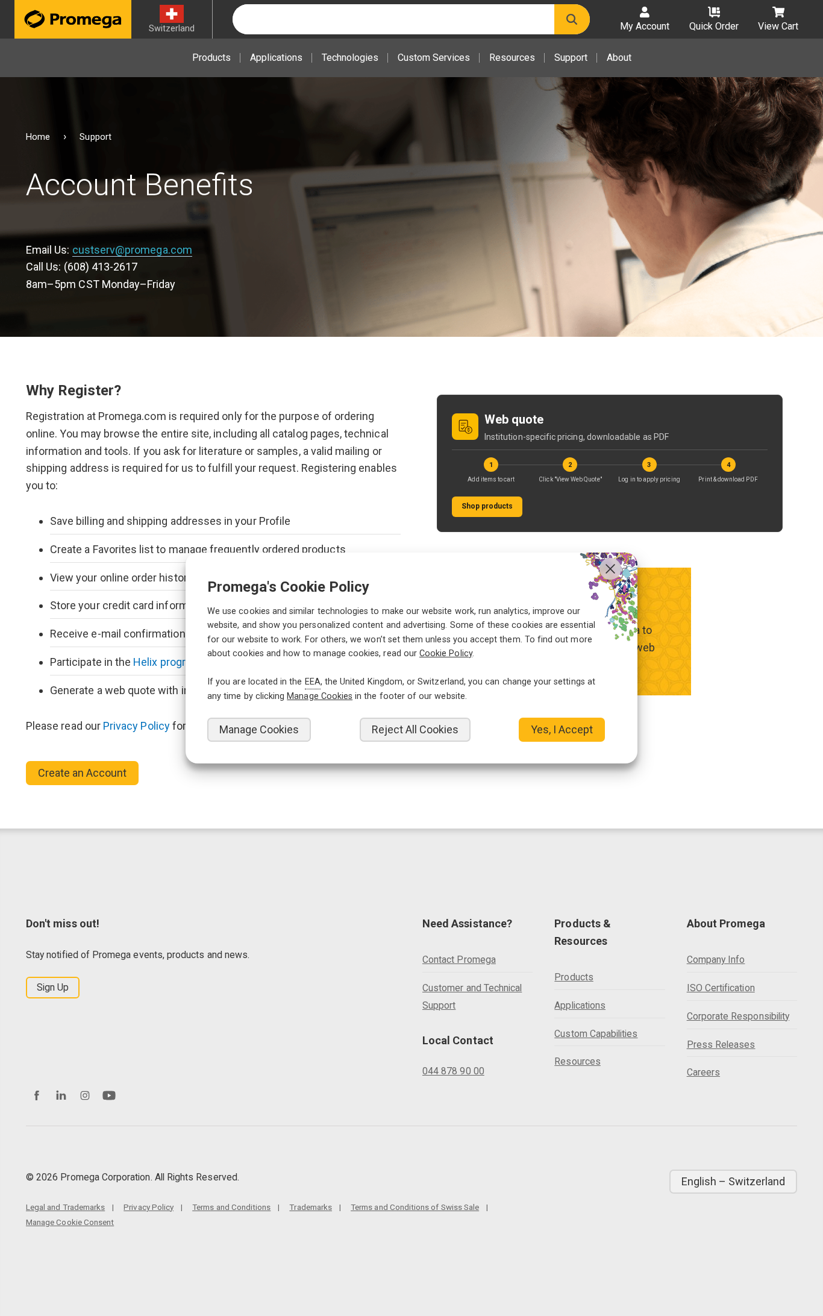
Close (610, 569)
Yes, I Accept (562, 729)
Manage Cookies (259, 729)
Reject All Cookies (415, 729)
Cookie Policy (445, 653)
